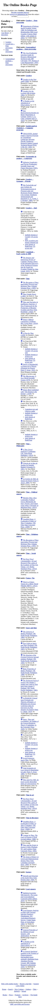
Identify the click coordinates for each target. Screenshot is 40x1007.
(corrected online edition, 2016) (29, 897)
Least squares (31, 889)
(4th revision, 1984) (28, 93)
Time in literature (32, 818)
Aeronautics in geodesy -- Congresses (26, 157)
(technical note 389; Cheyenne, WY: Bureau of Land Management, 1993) (30, 58)
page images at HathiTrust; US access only (30, 246)
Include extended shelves (20, 12)
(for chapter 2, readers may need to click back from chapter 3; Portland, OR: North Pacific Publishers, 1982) (30, 685)
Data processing (9, 51)
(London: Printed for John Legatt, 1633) (29, 264)
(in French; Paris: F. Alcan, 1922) (29, 367)
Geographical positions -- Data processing (26, 48)
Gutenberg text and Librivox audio (31, 410)
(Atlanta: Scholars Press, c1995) (30, 285)
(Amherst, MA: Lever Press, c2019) (29, 321)
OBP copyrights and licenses (20, 1004)
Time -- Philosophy (23, 445)
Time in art (30, 795)
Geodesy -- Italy (31, 208)
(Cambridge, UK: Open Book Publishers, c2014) (28, 452)
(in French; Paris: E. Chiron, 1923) (29, 704)
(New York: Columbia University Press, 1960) (30, 860)
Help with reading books (9, 984)
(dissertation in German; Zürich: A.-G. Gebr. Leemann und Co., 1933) (30, 115)
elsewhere (4, 35)
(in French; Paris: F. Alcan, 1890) (30, 481)
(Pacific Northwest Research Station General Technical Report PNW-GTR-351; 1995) (29, 140)
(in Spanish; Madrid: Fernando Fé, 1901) (29, 466)
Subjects (17, 991)
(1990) (28, 80)
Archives (25, 995)
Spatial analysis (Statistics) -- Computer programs (26, 128)
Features (17, 995)
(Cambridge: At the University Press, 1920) (30, 724)
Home (4, 989)
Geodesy (8, 42)
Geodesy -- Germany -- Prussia (24, 180)
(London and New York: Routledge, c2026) (29, 307)
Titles (34, 989)
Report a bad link (25, 984)
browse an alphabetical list (19, 14)
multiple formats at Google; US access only (31, 237)
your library (5, 33)
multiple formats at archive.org (31, 355)
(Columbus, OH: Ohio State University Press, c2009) (28, 523)
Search (10, 989)
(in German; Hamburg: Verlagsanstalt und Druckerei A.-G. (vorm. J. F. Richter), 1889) (29, 192)
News (11, 995)
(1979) (28, 378)
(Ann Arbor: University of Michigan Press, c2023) (29, 502)
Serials (24, 991)
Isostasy (28, 872)
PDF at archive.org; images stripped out (31, 241)
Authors (28, 989)
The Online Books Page (20, 4)
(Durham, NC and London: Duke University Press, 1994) (29, 848)
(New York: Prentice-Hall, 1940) (29, 878)
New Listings (19, 989)
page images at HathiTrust (30, 418)
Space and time (31, 628)
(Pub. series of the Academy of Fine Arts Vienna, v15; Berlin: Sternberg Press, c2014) (29, 564)
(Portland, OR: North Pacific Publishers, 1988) (29, 671)
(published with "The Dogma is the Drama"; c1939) (30, 392)
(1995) (29, 165)
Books (5, 995)
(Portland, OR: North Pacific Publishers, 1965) (29, 646)
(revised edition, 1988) (29, 837)
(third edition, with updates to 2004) (30, 32)
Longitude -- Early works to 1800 (25, 253)
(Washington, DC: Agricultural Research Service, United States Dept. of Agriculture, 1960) (30, 917)
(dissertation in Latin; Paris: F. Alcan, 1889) (29, 771)
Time (28, 279)
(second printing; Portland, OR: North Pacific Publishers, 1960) (30, 659)
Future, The (30, 578)
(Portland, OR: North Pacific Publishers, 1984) (29, 634)
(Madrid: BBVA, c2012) (29, 584)
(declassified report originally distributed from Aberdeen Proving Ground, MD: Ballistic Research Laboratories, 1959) (29, 959)
